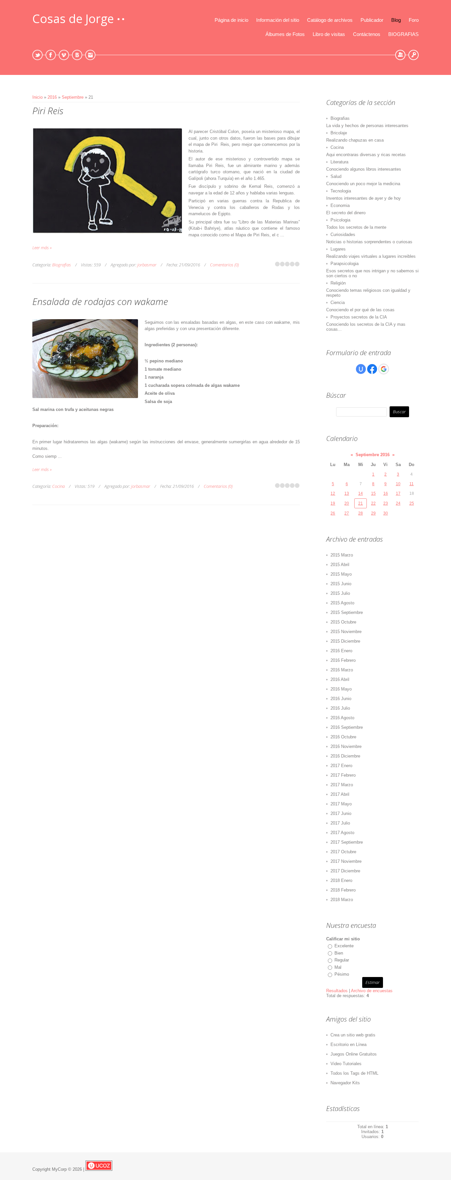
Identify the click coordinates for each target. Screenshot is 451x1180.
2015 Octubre (343, 622)
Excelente (344, 945)
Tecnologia (340, 190)
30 (385, 513)
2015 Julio (340, 593)
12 (332, 493)
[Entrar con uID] (361, 369)
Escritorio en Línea (348, 1044)
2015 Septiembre (346, 612)
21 (360, 503)
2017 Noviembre (346, 861)
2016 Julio (340, 708)
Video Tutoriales (346, 1063)
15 (373, 493)
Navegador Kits (345, 1082)
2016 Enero (341, 650)
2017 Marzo (341, 784)
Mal (337, 967)
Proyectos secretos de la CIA (358, 317)
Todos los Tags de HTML (354, 1073)
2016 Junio (340, 698)
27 (346, 513)
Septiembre (73, 97)
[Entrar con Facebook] (372, 369)
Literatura (339, 161)
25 (411, 503)
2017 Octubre (343, 851)
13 (346, 493)
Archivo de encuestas (372, 990)
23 (385, 503)
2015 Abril (339, 564)
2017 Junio (340, 813)
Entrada (413, 55)
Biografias (61, 265)
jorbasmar (146, 265)
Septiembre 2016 (373, 454)
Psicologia (340, 220)
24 (398, 503)
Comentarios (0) (224, 265)
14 (360, 493)
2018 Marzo (341, 899)
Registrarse (400, 55)
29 (373, 513)
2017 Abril (339, 794)
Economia (340, 205)
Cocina (58, 486)
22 (373, 503)
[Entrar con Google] (383, 369)
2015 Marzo (341, 555)
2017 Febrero (343, 775)
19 (332, 503)
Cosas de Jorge (73, 18)
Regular (341, 960)
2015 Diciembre (345, 641)
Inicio (37, 97)
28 (360, 513)
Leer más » (42, 248)
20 (346, 503)
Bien (338, 953)
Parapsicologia (344, 263)
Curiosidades (342, 234)
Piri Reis (47, 110)
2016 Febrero (343, 660)
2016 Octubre (343, 736)
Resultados (337, 990)
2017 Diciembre (345, 870)
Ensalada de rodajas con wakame (100, 301)
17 (398, 493)
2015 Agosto (342, 602)
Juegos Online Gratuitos (353, 1054)
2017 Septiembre (346, 842)
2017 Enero (341, 765)
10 (398, 484)
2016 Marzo (341, 669)
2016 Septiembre (346, 727)
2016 (52, 97)
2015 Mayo (341, 574)
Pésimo (341, 974)
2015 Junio (340, 583)
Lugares (338, 249)
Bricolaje (338, 132)
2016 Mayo (341, 689)
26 (332, 513)
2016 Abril (339, 679)
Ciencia (337, 302)
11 (411, 484)
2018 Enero (341, 880)
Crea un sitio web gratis (352, 1034)
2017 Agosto (342, 832)
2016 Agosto (342, 717)
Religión (338, 283)
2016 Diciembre (345, 756)
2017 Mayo (341, 803)
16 (385, 493)
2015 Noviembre (346, 631)
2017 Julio (340, 823)
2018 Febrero (343, 890)
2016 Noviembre (346, 746)
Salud (335, 176)
